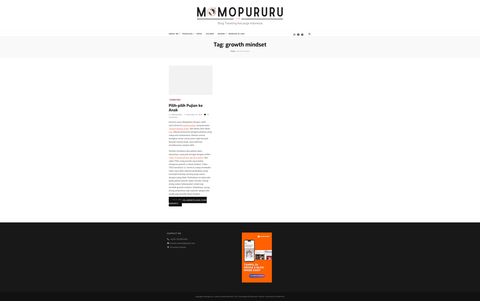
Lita (170, 132)
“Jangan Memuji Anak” (179, 128)
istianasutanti (176, 114)
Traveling (187, 34)
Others (221, 34)
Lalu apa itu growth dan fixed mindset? (188, 201)
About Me (173, 34)
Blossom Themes (257, 296)
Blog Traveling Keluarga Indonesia (240, 23)
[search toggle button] (309, 34)
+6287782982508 (179, 239)
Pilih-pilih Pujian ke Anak (186, 108)
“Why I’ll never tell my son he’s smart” (186, 157)
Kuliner (210, 34)
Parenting (175, 100)
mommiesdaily (189, 125)
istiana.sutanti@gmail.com (182, 243)
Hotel (199, 34)
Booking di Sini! (237, 34)
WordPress (279, 296)
